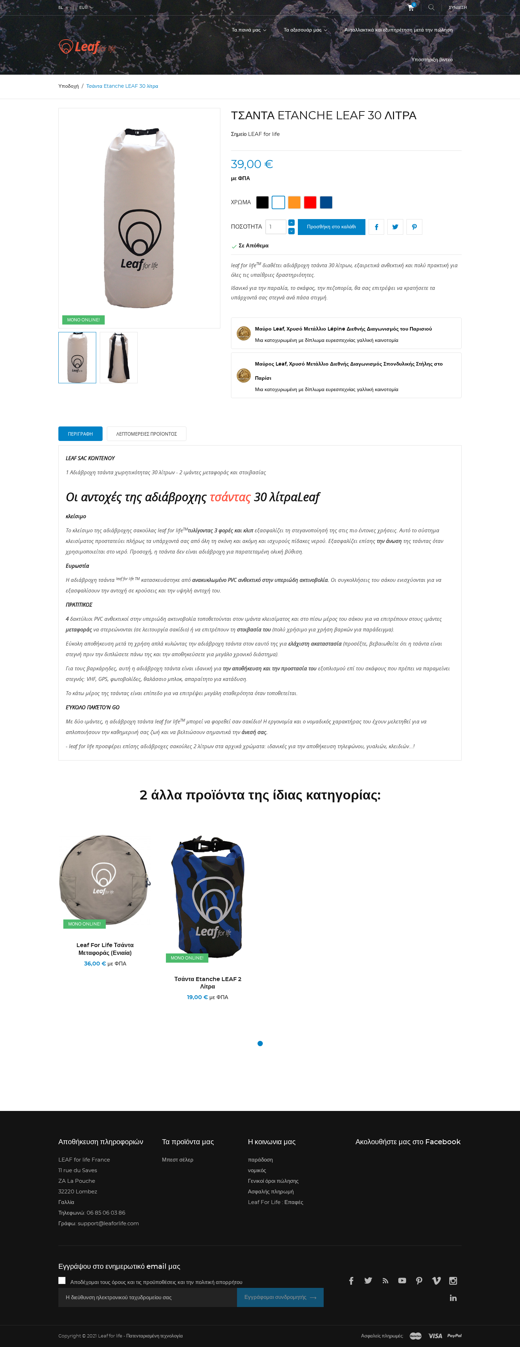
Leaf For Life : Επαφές (275, 1202)
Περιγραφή (80, 434)
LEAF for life (264, 134)
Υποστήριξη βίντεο (432, 59)
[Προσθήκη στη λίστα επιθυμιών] (97, 1006)
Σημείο (239, 134)
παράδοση (260, 1160)
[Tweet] (395, 227)
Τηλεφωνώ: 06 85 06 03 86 (91, 1213)
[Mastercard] (416, 1336)
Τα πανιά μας (247, 30)
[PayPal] (454, 1336)
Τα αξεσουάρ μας (303, 30)
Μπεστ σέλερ (177, 1160)
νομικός (257, 1170)
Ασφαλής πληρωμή (271, 1191)
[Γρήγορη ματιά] (116, 1007)
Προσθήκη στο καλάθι (331, 226)
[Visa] (435, 1336)
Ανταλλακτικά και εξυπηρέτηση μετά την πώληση (399, 30)
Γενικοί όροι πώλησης (273, 1181)
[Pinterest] (414, 227)
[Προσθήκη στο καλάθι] (79, 1006)
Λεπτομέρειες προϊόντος (146, 434)
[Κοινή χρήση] (377, 227)
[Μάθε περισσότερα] (133, 1006)
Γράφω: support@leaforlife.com (98, 1223)
